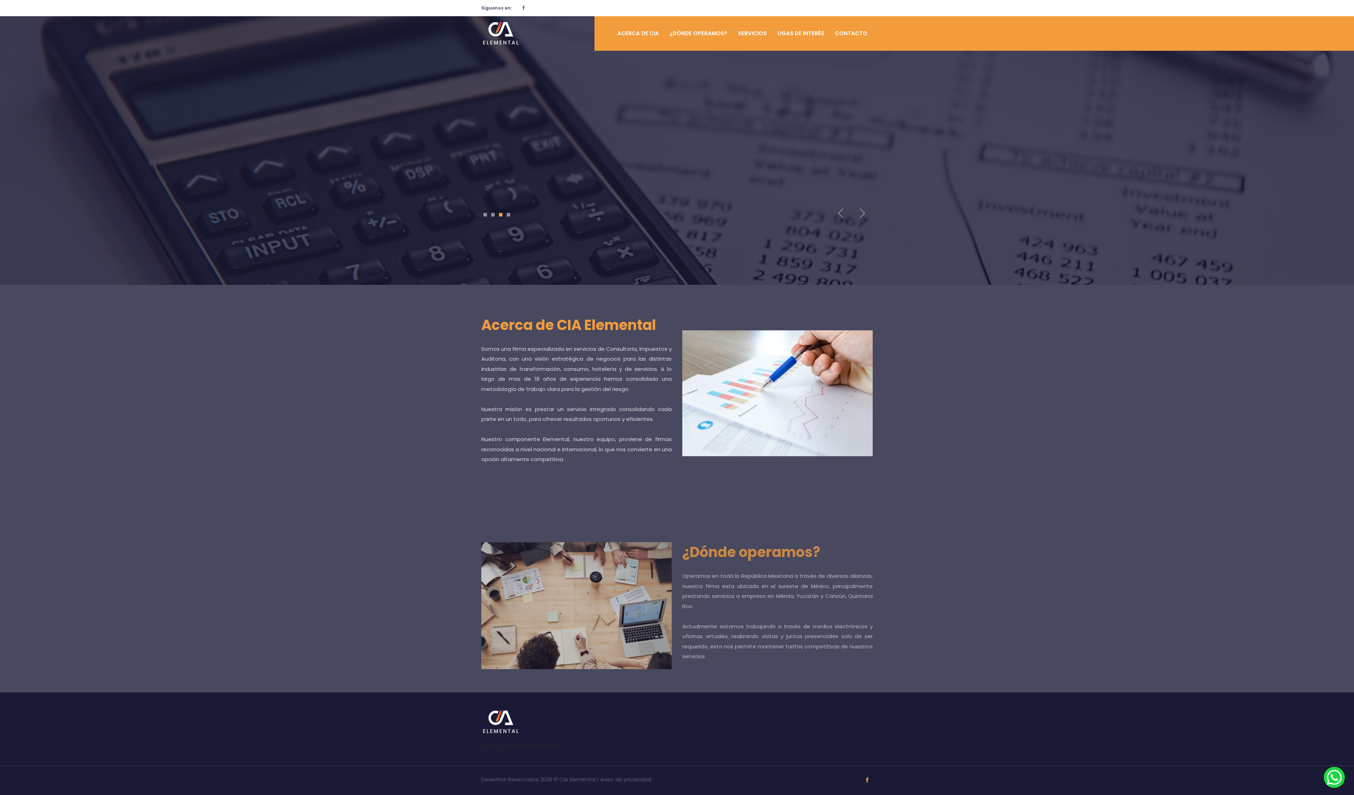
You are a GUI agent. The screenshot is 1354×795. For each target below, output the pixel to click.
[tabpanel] (677, 135)
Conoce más (513, 173)
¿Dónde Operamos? (698, 33)
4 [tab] (508, 214)
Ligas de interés (800, 33)
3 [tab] (500, 214)
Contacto (851, 33)
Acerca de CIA (638, 33)
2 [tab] (493, 214)
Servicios (752, 33)
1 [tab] (485, 214)
